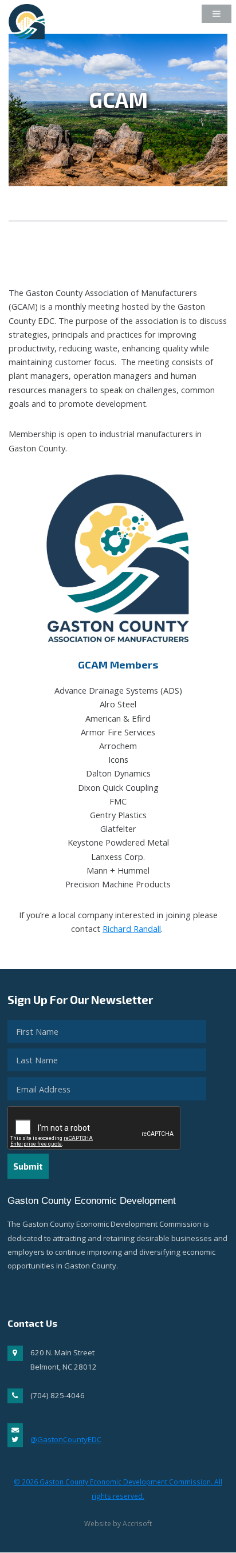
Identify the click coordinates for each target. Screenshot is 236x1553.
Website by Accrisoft (118, 1523)
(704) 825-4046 (57, 1395)
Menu (211, 17)
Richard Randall (132, 928)
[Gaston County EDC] (31, 31)
